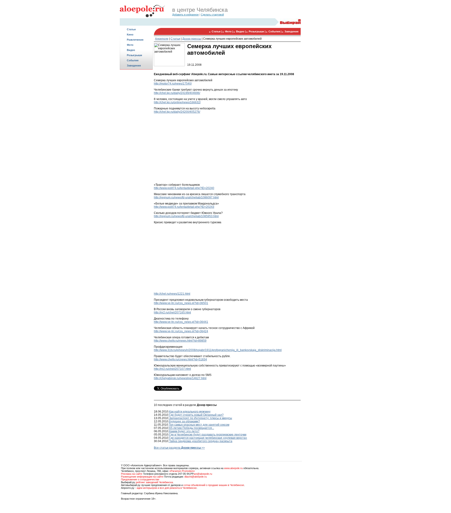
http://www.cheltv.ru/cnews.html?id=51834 (180, 359)
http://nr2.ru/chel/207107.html (172, 368)
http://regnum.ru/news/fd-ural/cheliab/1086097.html (186, 197)
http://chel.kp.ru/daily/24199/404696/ (177, 93)
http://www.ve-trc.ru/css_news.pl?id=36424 (181, 331)
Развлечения (135, 39)
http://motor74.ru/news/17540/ (173, 83)
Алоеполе (161, 38)
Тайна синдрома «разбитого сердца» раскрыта (200, 441)
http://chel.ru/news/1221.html (172, 293)
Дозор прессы (191, 38)
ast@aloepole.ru (203, 473)
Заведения (134, 65)
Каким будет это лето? (183, 431)
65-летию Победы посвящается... (191, 428)
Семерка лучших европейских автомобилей (232, 38)
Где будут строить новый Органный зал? (196, 415)
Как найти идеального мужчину (189, 411)
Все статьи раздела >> (179, 447)
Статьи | (217, 31)
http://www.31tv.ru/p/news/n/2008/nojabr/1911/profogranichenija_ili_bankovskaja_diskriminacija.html (218, 350)
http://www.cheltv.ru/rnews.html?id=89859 (180, 340)
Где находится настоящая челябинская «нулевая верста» (207, 438)
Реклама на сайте (131, 473)
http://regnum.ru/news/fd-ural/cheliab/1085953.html (186, 216)
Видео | (241, 31)
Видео (131, 50)
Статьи (131, 29)
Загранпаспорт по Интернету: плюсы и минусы (200, 418)
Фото (130, 44)
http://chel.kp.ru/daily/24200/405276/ (177, 111)
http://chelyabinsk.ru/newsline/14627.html (180, 378)
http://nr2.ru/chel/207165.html (172, 312)
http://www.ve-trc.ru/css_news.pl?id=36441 (181, 322)
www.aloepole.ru (233, 468)
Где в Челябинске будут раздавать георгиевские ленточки (207, 434)
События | (275, 31)
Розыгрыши (134, 55)
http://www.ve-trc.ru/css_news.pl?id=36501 (181, 303)
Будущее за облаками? (184, 421)
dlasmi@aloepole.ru (195, 476)
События (132, 60)
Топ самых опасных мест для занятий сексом (198, 424)
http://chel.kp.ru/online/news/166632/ (177, 102)
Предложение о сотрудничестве (140, 479)
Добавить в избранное (185, 14)
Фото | (229, 31)
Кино (130, 34)
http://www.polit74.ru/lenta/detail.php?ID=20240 (184, 188)
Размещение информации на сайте (142, 476)
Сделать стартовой (212, 14)
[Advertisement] (136, 144)
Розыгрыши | (257, 31)
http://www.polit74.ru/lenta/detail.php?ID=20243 (184, 206)
